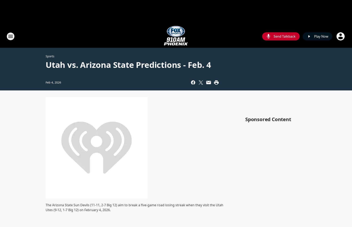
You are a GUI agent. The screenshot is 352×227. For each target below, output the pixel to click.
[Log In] (341, 36)
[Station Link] (176, 36)
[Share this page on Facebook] (193, 82)
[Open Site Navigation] (11, 36)
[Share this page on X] (201, 82)
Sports (50, 56)
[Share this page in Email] (208, 82)
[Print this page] (216, 82)
